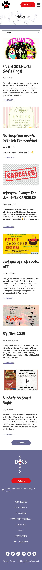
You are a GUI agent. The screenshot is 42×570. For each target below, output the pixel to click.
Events (21, 530)
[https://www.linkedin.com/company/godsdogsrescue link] (29, 554)
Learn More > (8, 100)
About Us (21, 524)
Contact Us (21, 536)
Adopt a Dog (21, 502)
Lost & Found (21, 541)
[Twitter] (13, 554)
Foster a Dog (21, 507)
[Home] (6, 5)
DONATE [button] (28, 5)
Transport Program (21, 519)
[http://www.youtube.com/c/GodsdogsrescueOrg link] (24, 554)
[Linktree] (34, 554)
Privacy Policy (9, 561)
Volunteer (21, 513)
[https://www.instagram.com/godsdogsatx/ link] (18, 554)
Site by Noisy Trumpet (29, 561)
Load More (21, 443)
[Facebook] (8, 554)
